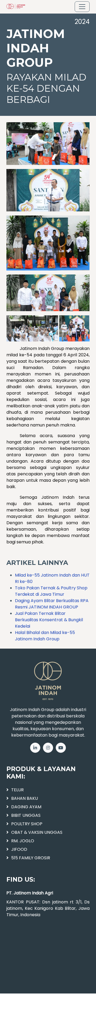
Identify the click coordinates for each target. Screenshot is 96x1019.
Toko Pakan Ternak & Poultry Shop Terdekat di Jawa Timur (51, 591)
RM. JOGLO (22, 841)
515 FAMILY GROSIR (30, 858)
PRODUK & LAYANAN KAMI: (41, 772)
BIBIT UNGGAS (26, 815)
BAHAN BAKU (24, 798)
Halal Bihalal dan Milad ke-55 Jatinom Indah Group (45, 635)
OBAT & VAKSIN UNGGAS (36, 832)
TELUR (17, 790)
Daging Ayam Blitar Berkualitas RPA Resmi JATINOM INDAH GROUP (52, 604)
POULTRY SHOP (26, 824)
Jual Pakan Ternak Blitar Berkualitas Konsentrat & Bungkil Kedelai (49, 619)
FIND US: (20, 879)
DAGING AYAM (26, 807)
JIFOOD (19, 849)
